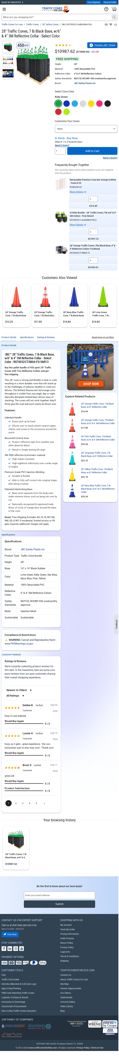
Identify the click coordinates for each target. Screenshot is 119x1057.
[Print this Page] (115, 24)
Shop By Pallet (110, 2)
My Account (66, 925)
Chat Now (12, 934)
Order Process (67, 938)
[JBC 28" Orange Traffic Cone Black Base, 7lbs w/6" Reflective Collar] (72, 409)
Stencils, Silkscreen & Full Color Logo (19, 984)
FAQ (4, 975)
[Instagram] (15, 948)
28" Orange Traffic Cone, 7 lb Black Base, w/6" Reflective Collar (97, 405)
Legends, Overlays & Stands (15, 997)
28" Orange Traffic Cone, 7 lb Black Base (15, 314)
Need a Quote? (110, 158)
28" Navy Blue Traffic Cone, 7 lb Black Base (73, 314)
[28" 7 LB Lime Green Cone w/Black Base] (103, 298)
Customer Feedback (11, 654)
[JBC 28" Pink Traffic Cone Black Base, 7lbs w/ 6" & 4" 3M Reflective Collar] (72, 442)
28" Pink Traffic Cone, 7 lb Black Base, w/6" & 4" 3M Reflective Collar (98, 438)
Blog (62, 1011)
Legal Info (65, 952)
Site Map (64, 984)
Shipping (64, 961)
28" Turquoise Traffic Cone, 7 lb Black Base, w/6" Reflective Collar (97, 454)
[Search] (114, 17)
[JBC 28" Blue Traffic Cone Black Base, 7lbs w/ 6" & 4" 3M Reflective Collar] (72, 491)
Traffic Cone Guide (10, 979)
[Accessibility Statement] (110, 1031)
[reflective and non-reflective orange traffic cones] (55, 9)
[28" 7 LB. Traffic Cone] (16, 298)
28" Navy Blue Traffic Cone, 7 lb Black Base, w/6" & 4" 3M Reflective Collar (98, 488)
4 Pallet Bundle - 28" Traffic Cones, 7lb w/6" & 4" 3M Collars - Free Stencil (93, 214)
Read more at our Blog (103, 337)
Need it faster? (62, 145)
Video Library (66, 1006)
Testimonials (66, 997)
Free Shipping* (93, 2)
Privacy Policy (67, 947)
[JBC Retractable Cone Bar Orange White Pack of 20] (61, 184)
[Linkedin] (9, 948)
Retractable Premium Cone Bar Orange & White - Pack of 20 (93, 181)
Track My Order (67, 929)
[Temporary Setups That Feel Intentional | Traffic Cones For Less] (90, 367)
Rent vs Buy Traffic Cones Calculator (19, 1011)
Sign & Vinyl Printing (11, 988)
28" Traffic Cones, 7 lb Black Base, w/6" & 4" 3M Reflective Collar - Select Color (15, 856)
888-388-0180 (30, 925)
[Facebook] (4, 948)
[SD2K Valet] (12, 1035)
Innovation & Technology (13, 1002)
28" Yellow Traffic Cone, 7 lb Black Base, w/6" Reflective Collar (97, 471)
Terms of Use (97, 1047)
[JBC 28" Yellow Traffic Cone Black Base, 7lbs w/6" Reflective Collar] (72, 475)
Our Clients (65, 993)
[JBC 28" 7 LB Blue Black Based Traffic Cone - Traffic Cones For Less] (74, 298)
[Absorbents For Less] (39, 1027)
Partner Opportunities (70, 988)
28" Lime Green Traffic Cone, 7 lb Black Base (100, 314)
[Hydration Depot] (13, 1026)
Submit (59, 904)
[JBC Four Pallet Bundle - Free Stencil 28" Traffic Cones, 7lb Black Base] (61, 217)
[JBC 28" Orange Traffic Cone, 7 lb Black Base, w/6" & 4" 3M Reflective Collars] (45, 298)
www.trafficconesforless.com (43, 1047)
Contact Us (65, 975)
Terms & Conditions (69, 956)
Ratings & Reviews (46, 337)
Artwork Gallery (67, 1002)
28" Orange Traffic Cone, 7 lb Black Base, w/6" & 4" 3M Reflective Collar (45, 314)
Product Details (9, 337)
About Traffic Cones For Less (74, 979)
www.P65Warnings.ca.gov (19, 643)
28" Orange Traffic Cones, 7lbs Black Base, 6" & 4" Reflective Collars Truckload (92, 247)
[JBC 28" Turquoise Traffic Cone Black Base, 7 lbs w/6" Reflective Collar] (72, 458)
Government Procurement (14, 1006)
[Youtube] (21, 948)
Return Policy (66, 943)
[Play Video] (8, 73)
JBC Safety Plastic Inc (85, 83)
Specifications (26, 337)
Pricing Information (69, 934)
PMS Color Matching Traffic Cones (18, 993)
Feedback (116, 624)
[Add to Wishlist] (110, 24)
